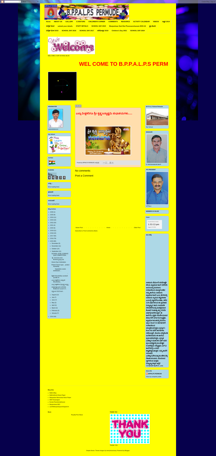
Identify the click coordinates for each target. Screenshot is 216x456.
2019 (52, 230)
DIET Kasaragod (55, 400)
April (53, 305)
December (55, 243)
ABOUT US (58, 21)
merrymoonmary (111, 450)
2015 (52, 241)
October (54, 248)
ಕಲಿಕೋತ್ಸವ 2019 (102, 30)
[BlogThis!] (106, 163)
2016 (52, 238)
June (53, 300)
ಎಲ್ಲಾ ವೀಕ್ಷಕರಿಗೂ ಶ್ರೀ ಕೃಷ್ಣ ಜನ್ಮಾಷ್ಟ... (60, 284)
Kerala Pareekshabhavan (57, 402)
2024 (52, 217)
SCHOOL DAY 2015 (98, 26)
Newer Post (79, 227)
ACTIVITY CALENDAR (141, 21)
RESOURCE (125, 21)
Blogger (127, 450)
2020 (52, 228)
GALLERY (69, 21)
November (55, 246)
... (60, 273)
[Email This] (104, 163)
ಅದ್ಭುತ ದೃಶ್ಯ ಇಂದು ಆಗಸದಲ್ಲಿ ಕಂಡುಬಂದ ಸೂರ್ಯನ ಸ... (59, 287)
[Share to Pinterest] (112, 163)
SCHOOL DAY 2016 (69, 30)
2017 (52, 236)
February (55, 310)
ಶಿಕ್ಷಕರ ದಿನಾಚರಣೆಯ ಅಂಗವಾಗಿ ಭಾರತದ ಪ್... (60, 276)
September (55, 251)
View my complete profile (153, 376)
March (54, 308)
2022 (52, 222)
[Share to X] (108, 163)
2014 (52, 316)
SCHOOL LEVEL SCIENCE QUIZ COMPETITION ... (60, 254)
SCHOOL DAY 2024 (137, 30)
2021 (52, 225)
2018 (52, 233)
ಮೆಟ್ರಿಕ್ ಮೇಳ (50, 26)
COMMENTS (113, 21)
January (54, 313)
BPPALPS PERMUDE (155, 374)
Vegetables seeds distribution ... (59, 269)
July (53, 297)
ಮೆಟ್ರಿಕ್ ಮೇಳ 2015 (52, 30)
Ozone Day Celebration (59, 262)
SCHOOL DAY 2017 (87, 30)
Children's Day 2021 (119, 30)
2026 (52, 212)
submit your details (65, 26)
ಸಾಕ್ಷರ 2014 (166, 21)
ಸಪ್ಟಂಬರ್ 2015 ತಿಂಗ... (58, 291)
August (54, 295)
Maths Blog (53, 393)
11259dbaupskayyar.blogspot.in (59, 406)
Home (48, 21)
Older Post (137, 227)
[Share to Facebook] (110, 163)
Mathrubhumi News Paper (57, 395)
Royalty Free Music (77, 415)
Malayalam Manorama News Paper (60, 397)
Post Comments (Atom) (90, 231)
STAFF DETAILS (82, 26)
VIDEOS (156, 21)
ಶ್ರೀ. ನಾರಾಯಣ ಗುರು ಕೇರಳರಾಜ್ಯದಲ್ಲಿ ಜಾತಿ (58, 258)
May (53, 302)
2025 (52, 215)
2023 (52, 220)
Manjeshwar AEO (55, 404)
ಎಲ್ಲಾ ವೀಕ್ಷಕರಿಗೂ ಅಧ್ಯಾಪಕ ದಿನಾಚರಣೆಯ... (58, 281)
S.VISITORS (80, 21)
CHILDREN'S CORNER (96, 21)
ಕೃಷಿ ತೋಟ (152, 26)
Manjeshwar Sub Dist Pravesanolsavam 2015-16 (127, 26)
